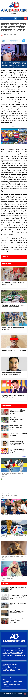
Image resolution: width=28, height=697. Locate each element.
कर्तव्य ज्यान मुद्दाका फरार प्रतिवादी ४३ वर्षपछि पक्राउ (14, 350)
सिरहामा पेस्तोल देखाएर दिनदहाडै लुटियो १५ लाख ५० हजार (17, 612)
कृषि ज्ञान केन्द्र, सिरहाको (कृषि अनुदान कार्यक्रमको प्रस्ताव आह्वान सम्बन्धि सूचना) (18, 597)
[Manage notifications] (25, 694)
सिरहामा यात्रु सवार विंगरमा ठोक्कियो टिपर (18, 604)
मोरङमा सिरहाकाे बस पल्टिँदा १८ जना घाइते (18, 588)
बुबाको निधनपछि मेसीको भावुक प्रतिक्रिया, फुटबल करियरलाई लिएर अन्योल (13, 396)
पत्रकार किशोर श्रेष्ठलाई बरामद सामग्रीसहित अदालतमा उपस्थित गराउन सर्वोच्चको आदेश (11, 374)
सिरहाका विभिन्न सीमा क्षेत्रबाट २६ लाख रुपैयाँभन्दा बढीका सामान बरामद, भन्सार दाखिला (13, 306)
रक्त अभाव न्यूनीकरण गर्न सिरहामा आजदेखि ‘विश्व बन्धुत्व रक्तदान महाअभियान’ (13, 283)
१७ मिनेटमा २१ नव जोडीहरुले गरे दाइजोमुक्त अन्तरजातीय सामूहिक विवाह (17, 620)
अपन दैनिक (6, 34)
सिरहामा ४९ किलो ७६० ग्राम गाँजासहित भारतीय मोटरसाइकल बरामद (13, 328)
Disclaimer (15, 695)
